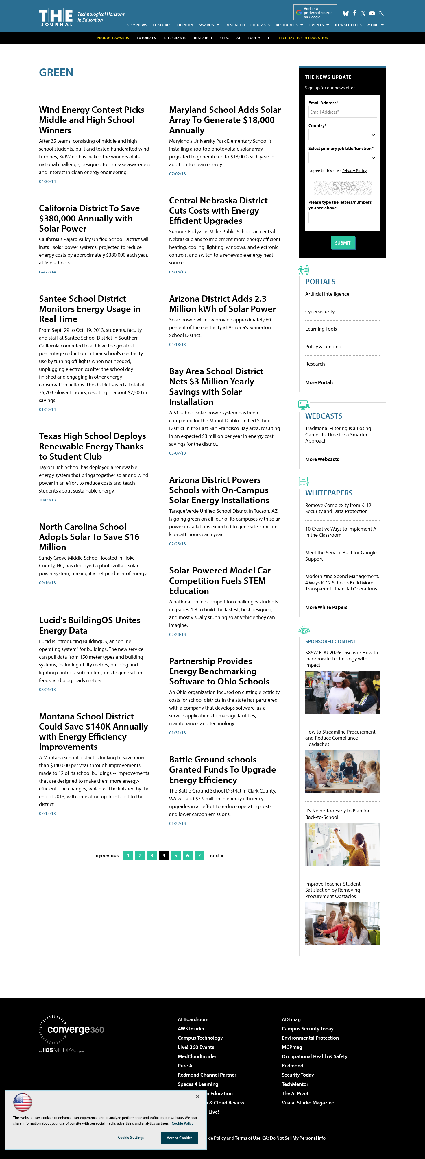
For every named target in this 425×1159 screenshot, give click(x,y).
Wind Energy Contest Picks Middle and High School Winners (91, 119)
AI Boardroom (193, 1019)
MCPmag (292, 1047)
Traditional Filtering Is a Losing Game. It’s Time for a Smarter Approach (338, 434)
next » (216, 855)
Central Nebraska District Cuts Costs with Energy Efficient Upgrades (218, 210)
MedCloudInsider (197, 1056)
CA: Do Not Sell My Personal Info (294, 1138)
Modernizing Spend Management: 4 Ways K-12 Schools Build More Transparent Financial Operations (342, 582)
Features (162, 25)
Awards (206, 25)
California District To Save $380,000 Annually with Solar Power (89, 218)
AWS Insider (191, 1028)
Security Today (298, 1074)
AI (238, 38)
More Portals (319, 382)
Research (235, 25)
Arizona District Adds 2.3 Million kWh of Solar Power (222, 303)
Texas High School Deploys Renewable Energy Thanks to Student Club (92, 446)
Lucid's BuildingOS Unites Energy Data (90, 625)
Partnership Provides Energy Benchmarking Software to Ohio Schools (219, 671)
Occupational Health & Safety (315, 1056)
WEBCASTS (323, 415)
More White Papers (326, 607)
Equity (254, 38)
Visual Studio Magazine (308, 1102)
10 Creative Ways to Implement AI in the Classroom (341, 531)
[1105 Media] (73, 1082)
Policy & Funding (323, 346)
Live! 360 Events (196, 1047)
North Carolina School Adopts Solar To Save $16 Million (89, 536)
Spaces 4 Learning (198, 1084)
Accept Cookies (180, 1137)
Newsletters (348, 25)
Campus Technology (200, 1037)
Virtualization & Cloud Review (211, 1102)
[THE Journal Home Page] (82, 17)
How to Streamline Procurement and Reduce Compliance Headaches (340, 738)
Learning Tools (321, 328)
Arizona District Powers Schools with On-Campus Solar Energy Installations (219, 490)
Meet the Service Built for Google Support (341, 555)
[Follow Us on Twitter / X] (363, 13)
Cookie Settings (131, 1137)
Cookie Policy (212, 1138)
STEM (224, 38)
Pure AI (186, 1065)
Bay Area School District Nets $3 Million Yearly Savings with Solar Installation (216, 386)
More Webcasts (322, 459)
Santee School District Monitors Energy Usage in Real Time (90, 308)
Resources (287, 25)
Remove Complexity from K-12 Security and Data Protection (338, 508)
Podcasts (260, 25)
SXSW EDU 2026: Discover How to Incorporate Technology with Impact (341, 658)
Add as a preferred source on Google (318, 12)
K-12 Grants (175, 38)
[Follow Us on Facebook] (354, 13)
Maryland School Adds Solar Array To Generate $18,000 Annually (225, 119)
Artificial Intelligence (327, 293)
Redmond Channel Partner (207, 1074)
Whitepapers (329, 492)
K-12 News (137, 25)
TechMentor (295, 1084)
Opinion (185, 25)
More (372, 25)
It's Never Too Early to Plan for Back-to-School (337, 814)
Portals (320, 281)
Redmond (292, 1065)
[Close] (197, 1096)
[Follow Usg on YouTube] (372, 13)
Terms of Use (247, 1138)
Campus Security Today (308, 1028)
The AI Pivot (295, 1093)
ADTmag (291, 1019)
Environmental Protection (310, 1037)
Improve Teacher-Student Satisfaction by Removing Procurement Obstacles (333, 890)
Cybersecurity (320, 311)
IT (269, 38)
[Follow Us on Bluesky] (346, 13)
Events (316, 25)
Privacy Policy (354, 170)
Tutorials (146, 38)
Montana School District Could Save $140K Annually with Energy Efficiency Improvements (93, 731)
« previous (107, 855)
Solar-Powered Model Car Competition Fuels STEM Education (220, 580)
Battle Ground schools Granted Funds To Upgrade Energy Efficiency (222, 769)
